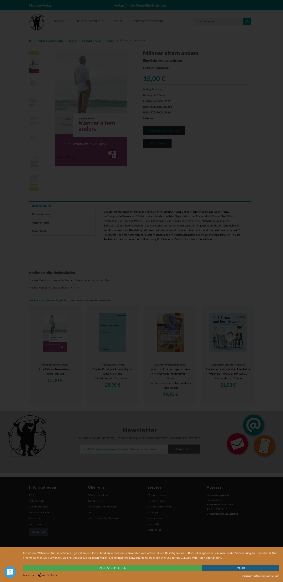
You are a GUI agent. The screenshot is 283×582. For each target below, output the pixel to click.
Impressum (247, 576)
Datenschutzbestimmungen (266, 576)
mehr (241, 568)
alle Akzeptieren (112, 568)
